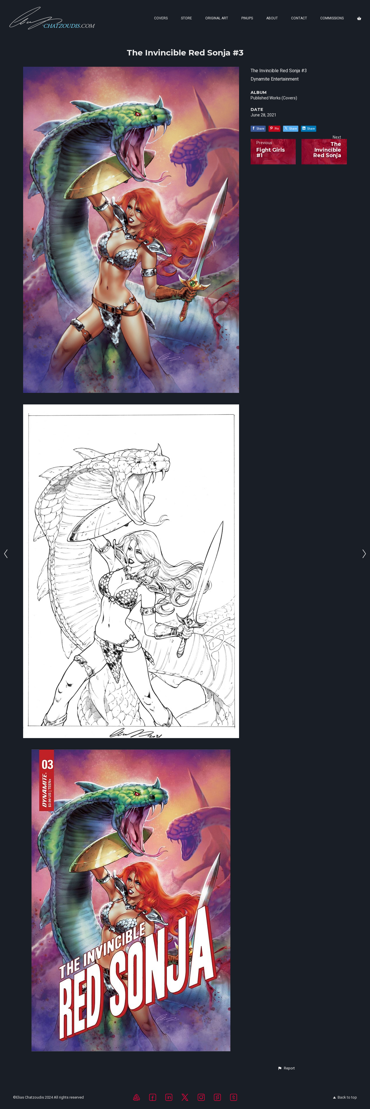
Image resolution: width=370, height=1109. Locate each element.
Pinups (247, 18)
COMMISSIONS (332, 18)
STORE (186, 18)
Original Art (216, 18)
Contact (299, 18)
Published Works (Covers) (274, 98)
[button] (286, 1068)
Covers (161, 18)
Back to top (347, 1097)
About (272, 18)
